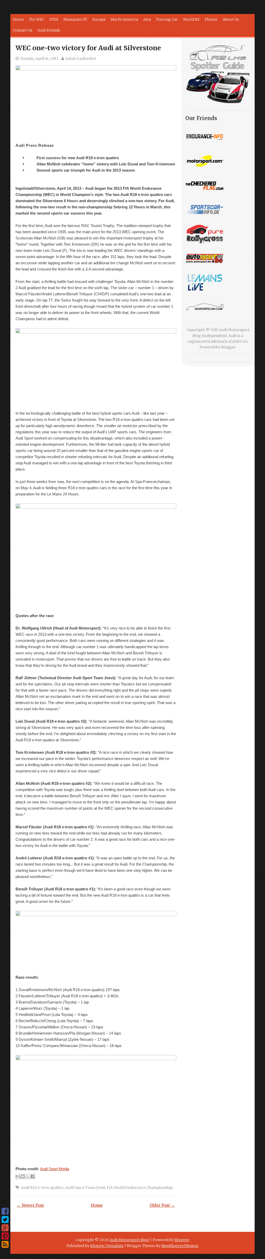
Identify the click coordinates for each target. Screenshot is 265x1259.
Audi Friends (49, 30)
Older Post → (162, 1205)
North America (124, 19)
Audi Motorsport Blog (129, 1240)
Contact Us (22, 30)
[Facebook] (5, 1211)
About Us (231, 19)
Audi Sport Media (54, 1169)
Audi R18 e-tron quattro (42, 1187)
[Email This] (17, 1176)
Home (18, 19)
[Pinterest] (5, 1236)
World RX (191, 19)
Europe (99, 19)
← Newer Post (30, 1205)
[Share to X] (27, 1176)
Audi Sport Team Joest (85, 1187)
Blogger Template (106, 1245)
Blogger (228, 347)
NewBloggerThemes (179, 1245)
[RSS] (5, 1244)
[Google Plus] (5, 1228)
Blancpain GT (75, 19)
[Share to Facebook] (32, 1176)
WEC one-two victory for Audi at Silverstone (88, 48)
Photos (211, 19)
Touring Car (167, 19)
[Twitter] (5, 1220)
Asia (147, 19)
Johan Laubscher (81, 58)
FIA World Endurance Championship (140, 1187)
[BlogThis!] (22, 1176)
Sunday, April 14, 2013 (39, 58)
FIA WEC (36, 19)
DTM (53, 19)
